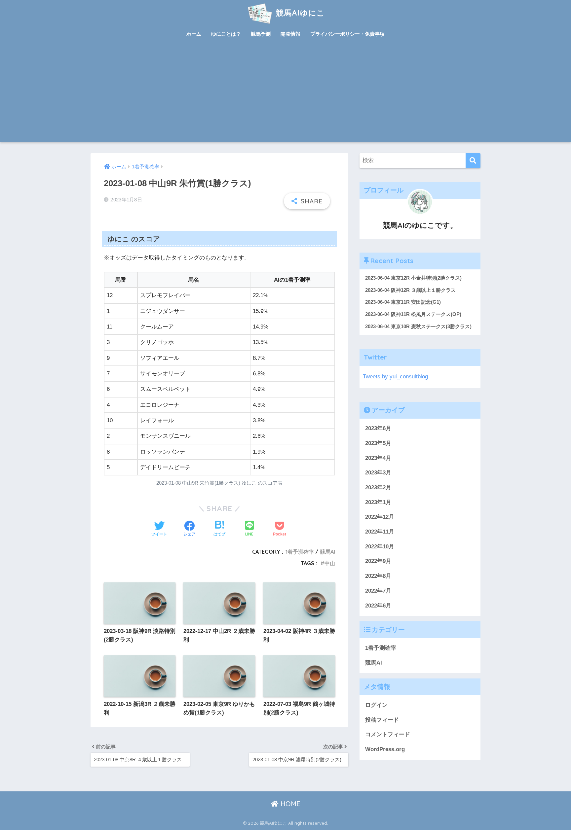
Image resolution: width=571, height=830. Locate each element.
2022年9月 (378, 561)
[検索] (473, 160)
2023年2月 (378, 487)
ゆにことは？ (226, 34)
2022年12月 (379, 517)
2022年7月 (378, 591)
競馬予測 (261, 34)
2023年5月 (378, 443)
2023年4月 (378, 458)
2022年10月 (379, 546)
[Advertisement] (285, 92)
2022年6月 (378, 606)
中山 (329, 563)
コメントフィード (387, 734)
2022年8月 (378, 576)
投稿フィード (382, 720)
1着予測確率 (300, 551)
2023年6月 (378, 428)
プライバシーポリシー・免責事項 (347, 34)
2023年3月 (378, 472)
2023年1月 (378, 502)
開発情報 (290, 34)
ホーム (193, 34)
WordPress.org (385, 749)
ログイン (376, 705)
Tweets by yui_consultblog (395, 376)
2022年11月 (379, 532)
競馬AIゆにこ (299, 12)
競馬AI (327, 551)
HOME (289, 804)
